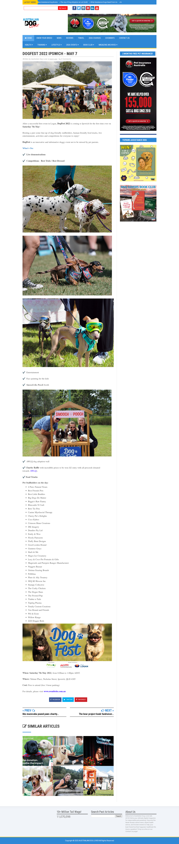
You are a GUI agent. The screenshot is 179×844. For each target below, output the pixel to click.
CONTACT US (124, 38)
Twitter (69, 699)
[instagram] (83, 8)
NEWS (59, 38)
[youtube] (97, 8)
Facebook (56, 699)
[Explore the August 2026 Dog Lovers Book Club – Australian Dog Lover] (138, 221)
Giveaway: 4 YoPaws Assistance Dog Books (42, 2)
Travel (81, 38)
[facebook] (74, 8)
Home (29, 38)
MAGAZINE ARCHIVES (107, 45)
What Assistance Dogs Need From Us (103, 2)
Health (28, 45)
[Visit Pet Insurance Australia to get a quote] (112, 23)
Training (41, 45)
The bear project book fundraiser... (96, 714)
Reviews (69, 38)
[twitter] (79, 8)
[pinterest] (88, 8)
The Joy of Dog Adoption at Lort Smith (73, 2)
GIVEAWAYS (110, 38)
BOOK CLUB (88, 45)
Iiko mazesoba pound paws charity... (41, 714)
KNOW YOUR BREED (44, 38)
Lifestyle (56, 45)
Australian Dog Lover (89, 841)
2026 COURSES (95, 38)
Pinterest (82, 699)
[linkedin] (92, 8)
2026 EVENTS (72, 45)
